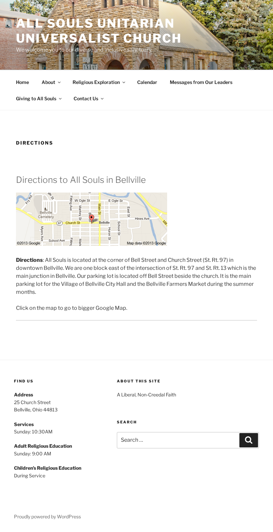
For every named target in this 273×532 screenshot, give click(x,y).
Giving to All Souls (36, 98)
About (48, 82)
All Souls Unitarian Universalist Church (99, 31)
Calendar (147, 82)
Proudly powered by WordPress (47, 516)
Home (22, 82)
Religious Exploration (96, 82)
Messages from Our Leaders (201, 82)
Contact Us (86, 98)
